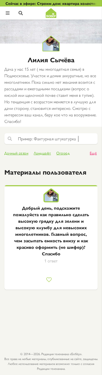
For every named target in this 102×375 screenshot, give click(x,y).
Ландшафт (42, 153)
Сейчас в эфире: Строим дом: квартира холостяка (51, 3)
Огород (63, 153)
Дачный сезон (16, 153)
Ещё (93, 153)
